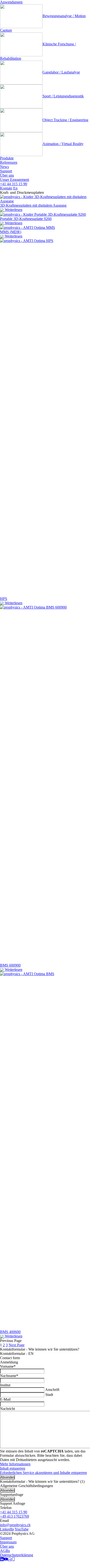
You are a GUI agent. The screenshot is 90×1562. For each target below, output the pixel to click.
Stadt (49, 1395)
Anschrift (52, 1390)
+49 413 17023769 (14, 1516)
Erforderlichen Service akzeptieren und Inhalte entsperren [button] (43, 1473)
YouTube (22, 1529)
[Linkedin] (2, 1560)
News (4, 167)
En (15, 188)
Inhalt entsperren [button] (12, 1468)
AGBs (5, 1551)
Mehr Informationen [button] (15, 1464)
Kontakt (6, 188)
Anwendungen (11, 2)
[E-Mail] (10, 1560)
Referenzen (8, 162)
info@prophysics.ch (15, 1525)
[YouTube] (6, 1560)
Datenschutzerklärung (16, 1555)
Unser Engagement (14, 180)
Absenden (7, 1477)
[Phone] (13, 1560)
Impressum (8, 1542)
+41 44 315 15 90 (13, 184)
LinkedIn (7, 1529)
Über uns (7, 175)
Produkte (7, 158)
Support (6, 171)
